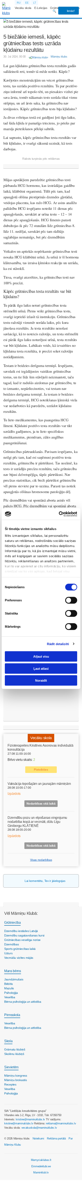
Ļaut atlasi (41, 668)
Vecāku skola (23, 8)
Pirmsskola (12, 1015)
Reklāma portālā (56, 1138)
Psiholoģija (11, 992)
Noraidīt (41, 680)
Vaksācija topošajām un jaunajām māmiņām (39, 783)
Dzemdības (11, 944)
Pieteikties (41, 769)
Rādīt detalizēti (58, 644)
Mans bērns (12, 971)
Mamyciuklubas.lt (41, 1160)
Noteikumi (38, 1138)
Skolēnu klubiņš (14, 1054)
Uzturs (8, 953)
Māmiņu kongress (15, 1075)
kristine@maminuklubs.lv (30, 1119)
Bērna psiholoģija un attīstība (22, 1001)
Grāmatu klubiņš (14, 1049)
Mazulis (9, 988)
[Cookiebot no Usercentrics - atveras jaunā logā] (59, 514)
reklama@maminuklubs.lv (61, 1123)
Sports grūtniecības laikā (20, 948)
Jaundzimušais (13, 979)
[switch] (71, 600)
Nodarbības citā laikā (40, 803)
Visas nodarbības (41, 859)
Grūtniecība (12, 922)
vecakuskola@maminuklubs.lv (39, 1127)
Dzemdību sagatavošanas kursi (24, 935)
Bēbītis (8, 984)
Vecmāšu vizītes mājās (18, 957)
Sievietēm (11, 1067)
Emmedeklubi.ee (41, 1166)
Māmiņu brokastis (15, 1080)
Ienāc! (70, 11)
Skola (8, 1041)
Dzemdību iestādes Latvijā (21, 931)
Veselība (9, 997)
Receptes (10, 1084)
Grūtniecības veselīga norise (22, 940)
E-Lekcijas (40, 8)
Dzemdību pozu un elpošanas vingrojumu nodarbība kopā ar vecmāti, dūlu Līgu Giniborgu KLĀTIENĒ (37, 822)
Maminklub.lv (41, 1172)
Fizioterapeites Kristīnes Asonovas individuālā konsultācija (40, 747)
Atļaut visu (41, 656)
